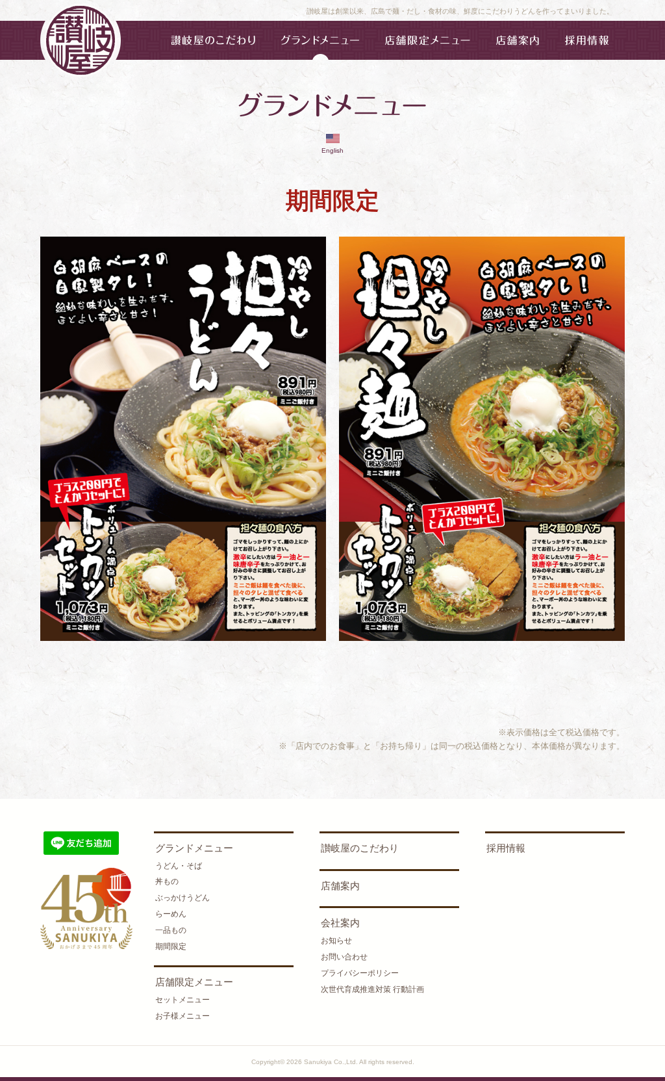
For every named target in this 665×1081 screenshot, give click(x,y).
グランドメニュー (194, 847)
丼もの (167, 881)
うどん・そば (178, 865)
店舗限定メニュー (194, 981)
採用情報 (505, 847)
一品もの (170, 930)
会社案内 (340, 922)
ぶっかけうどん (182, 897)
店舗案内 (340, 885)
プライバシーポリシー (360, 973)
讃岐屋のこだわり (360, 847)
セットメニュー (182, 999)
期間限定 (170, 946)
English (332, 150)
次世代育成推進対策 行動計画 (372, 989)
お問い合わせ (344, 956)
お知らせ (336, 940)
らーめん (170, 913)
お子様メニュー (182, 1016)
